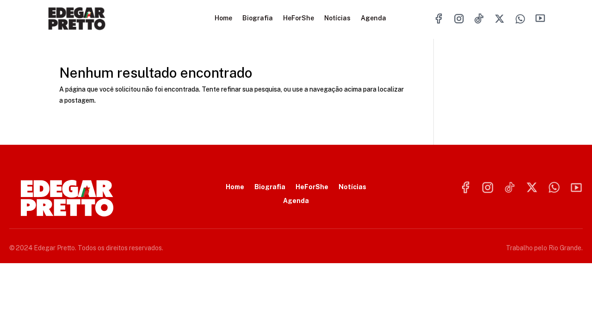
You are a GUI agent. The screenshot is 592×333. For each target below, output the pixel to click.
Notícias (337, 18)
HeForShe (298, 18)
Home (223, 18)
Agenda (373, 18)
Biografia (257, 18)
